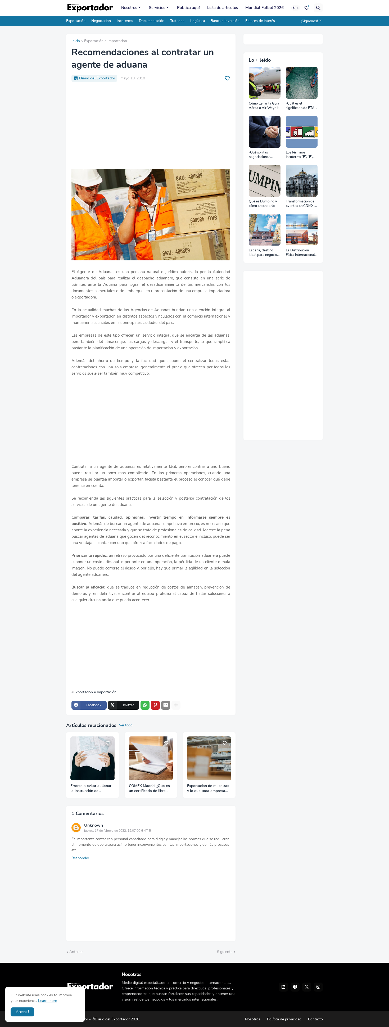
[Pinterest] (155, 705)
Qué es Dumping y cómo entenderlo (263, 204)
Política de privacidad (284, 1019)
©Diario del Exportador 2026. (116, 1019)
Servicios (157, 7)
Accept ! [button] (22, 1011)
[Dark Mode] (295, 8)
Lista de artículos (222, 7)
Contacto (315, 1019)
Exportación (75, 20)
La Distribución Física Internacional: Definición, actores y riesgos (301, 252)
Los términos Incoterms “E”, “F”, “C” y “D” (299, 155)
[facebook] (295, 987)
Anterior (76, 951)
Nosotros (129, 7)
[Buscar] (318, 7)
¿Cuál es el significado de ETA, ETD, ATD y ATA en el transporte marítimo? (301, 106)
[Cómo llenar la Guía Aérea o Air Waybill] (265, 83)
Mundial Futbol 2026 (264, 7)
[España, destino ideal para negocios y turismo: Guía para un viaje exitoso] (265, 230)
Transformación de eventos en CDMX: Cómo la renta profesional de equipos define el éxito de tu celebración (300, 204)
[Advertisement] (150, 126)
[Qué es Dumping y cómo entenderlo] (265, 181)
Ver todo (125, 725)
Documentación (151, 20)
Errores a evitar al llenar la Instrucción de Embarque (90, 789)
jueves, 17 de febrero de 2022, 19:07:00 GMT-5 (117, 831)
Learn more (47, 1000)
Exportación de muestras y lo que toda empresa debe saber (208, 789)
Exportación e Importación (105, 41)
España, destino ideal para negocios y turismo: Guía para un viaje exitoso (264, 252)
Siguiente (224, 951)
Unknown (93, 825)
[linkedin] (283, 987)
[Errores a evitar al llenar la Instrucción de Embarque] (92, 758)
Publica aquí (188, 7)
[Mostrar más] (175, 705)
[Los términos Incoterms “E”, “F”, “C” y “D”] (302, 132)
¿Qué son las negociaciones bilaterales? (259, 155)
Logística (197, 20)
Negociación (101, 20)
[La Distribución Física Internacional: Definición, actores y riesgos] (302, 230)
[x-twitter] (306, 987)
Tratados (177, 20)
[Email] (165, 705)
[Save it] (227, 78)
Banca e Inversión (225, 20)
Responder (80, 858)
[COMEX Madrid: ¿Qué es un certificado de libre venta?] (151, 758)
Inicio (75, 41)
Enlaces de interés (260, 20)
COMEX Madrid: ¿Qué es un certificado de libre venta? (149, 789)
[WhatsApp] (145, 705)
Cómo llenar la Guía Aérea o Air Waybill (264, 106)
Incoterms (125, 20)
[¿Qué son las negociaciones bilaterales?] (265, 132)
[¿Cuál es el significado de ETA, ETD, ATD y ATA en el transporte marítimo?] (302, 83)
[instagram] (318, 987)
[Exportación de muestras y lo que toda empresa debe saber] (209, 758)
